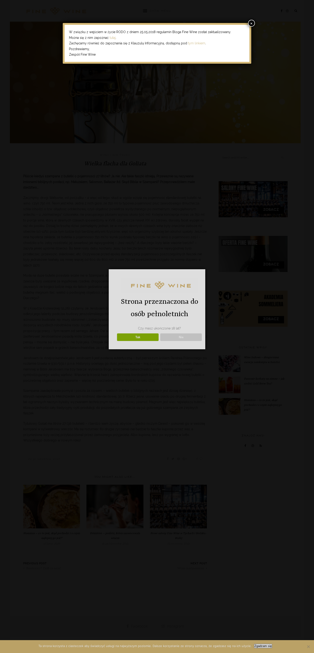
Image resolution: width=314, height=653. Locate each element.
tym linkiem (196, 43)
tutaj (113, 38)
